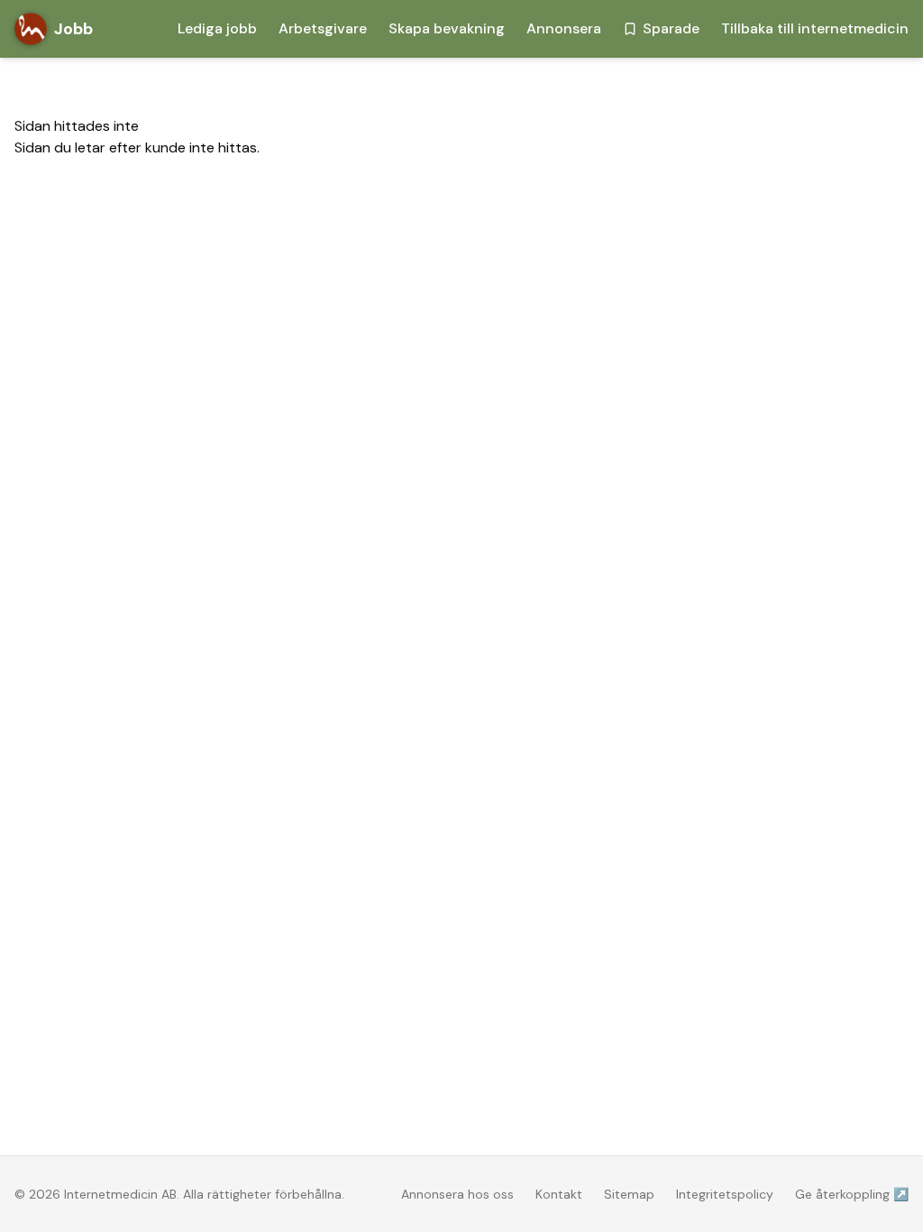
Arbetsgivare (323, 28)
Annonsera (563, 28)
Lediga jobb (217, 28)
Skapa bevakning (446, 28)
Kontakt (558, 1194)
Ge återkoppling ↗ (852, 1194)
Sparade (671, 28)
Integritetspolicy (724, 1194)
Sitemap (629, 1194)
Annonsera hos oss (457, 1194)
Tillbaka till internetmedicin (815, 28)
